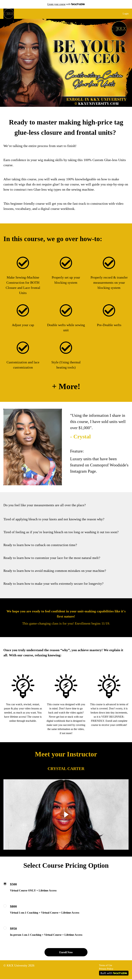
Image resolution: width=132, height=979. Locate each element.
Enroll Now (66, 952)
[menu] (124, 13)
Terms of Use (105, 965)
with (59, 4)
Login (126, 13)
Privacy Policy (106, 968)
